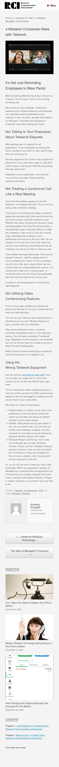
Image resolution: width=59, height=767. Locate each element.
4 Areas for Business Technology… (29, 538)
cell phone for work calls (33, 374)
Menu (53, 5)
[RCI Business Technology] (20, 5)
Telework (19, 490)
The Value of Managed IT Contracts (29, 552)
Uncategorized (30, 490)
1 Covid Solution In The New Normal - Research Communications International (28, 727)
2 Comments (22, 21)
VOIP (40, 490)
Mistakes (16, 493)
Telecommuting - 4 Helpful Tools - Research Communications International (26, 737)
